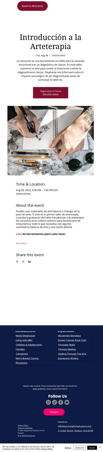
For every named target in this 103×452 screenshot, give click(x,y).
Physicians (21, 362)
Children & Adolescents (29, 344)
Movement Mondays (69, 335)
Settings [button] (68, 447)
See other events (51, 94)
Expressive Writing (68, 358)
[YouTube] (66, 402)
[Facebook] (60, 402)
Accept (92, 447)
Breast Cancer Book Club (72, 340)
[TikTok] (54, 402)
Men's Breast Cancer (27, 358)
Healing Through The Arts (72, 353)
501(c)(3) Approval (28, 436)
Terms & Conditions (25, 428)
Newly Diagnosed (25, 335)
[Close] (99, 447)
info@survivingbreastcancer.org (74, 426)
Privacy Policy (23, 425)
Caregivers (22, 353)
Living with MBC (24, 340)
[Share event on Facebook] (17, 262)
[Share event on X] (23, 262)
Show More (21, 243)
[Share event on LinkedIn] (29, 262)
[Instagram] (48, 402)
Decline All (79, 447)
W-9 (19, 436)
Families (20, 349)
